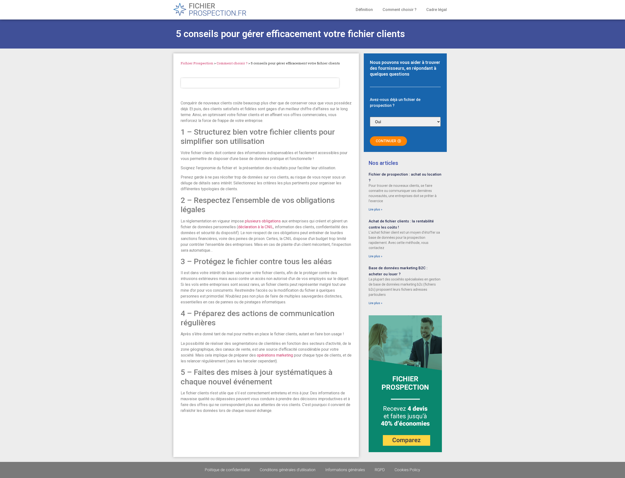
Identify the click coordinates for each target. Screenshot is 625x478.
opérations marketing (275, 355)
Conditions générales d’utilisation (287, 470)
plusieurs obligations (263, 221)
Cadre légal (436, 9)
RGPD (380, 470)
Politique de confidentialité (227, 470)
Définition (364, 9)
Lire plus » (375, 209)
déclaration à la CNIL (255, 227)
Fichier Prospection (197, 63)
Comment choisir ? (400, 9)
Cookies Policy (407, 470)
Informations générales (345, 470)
